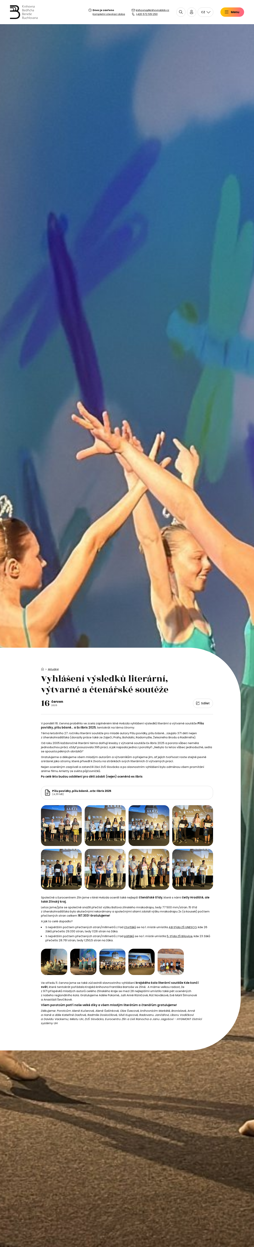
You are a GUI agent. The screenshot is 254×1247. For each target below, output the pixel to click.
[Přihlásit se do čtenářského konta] (191, 12)
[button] (180, 12)
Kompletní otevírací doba (109, 14)
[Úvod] (24, 12)
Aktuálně (53, 669)
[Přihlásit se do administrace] (250, 1243)
